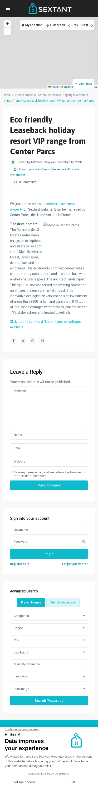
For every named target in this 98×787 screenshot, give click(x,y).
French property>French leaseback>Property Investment (51, 95)
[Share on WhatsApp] (32, 340)
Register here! (20, 564)
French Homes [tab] (31, 602)
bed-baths (21, 652)
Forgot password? (75, 564)
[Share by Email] (42, 340)
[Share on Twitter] (23, 340)
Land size (20, 676)
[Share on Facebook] (13, 340)
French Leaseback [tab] (63, 602)
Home (7, 95)
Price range (21, 689)
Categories (21, 616)
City (16, 640)
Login (49, 554)
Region (19, 628)
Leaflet (55, 87)
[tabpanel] (49, 658)
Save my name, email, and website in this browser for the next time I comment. (50, 474)
